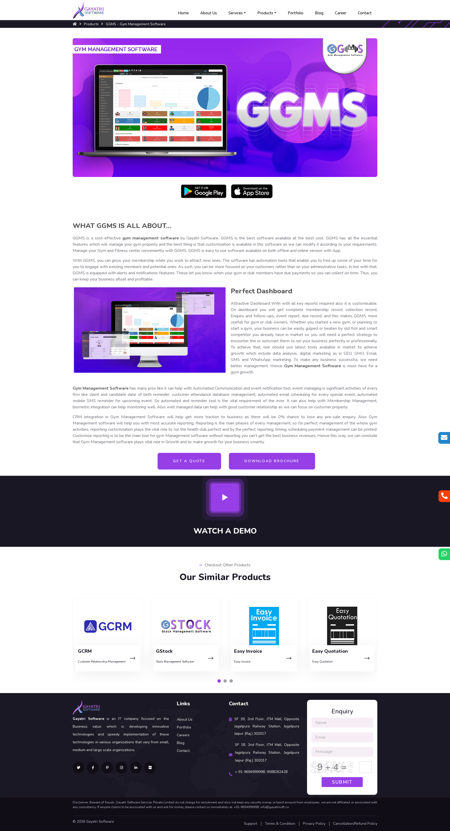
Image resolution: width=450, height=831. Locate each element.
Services (235, 13)
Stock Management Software (97, 662)
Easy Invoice (164, 662)
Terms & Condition (280, 823)
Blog (319, 13)
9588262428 (277, 771)
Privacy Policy (314, 823)
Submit (342, 782)
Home (183, 13)
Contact (365, 13)
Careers (183, 735)
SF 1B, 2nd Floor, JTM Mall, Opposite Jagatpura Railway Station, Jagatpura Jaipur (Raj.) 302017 (266, 726)
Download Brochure (272, 461)
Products (265, 13)
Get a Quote (189, 461)
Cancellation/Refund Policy (355, 823)
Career (340, 13)
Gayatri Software (100, 821)
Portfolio (295, 13)
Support (250, 823)
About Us (208, 13)
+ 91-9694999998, (251, 771)
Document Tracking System (330, 662)
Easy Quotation (244, 662)
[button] (219, 681)
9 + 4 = (332, 767)
